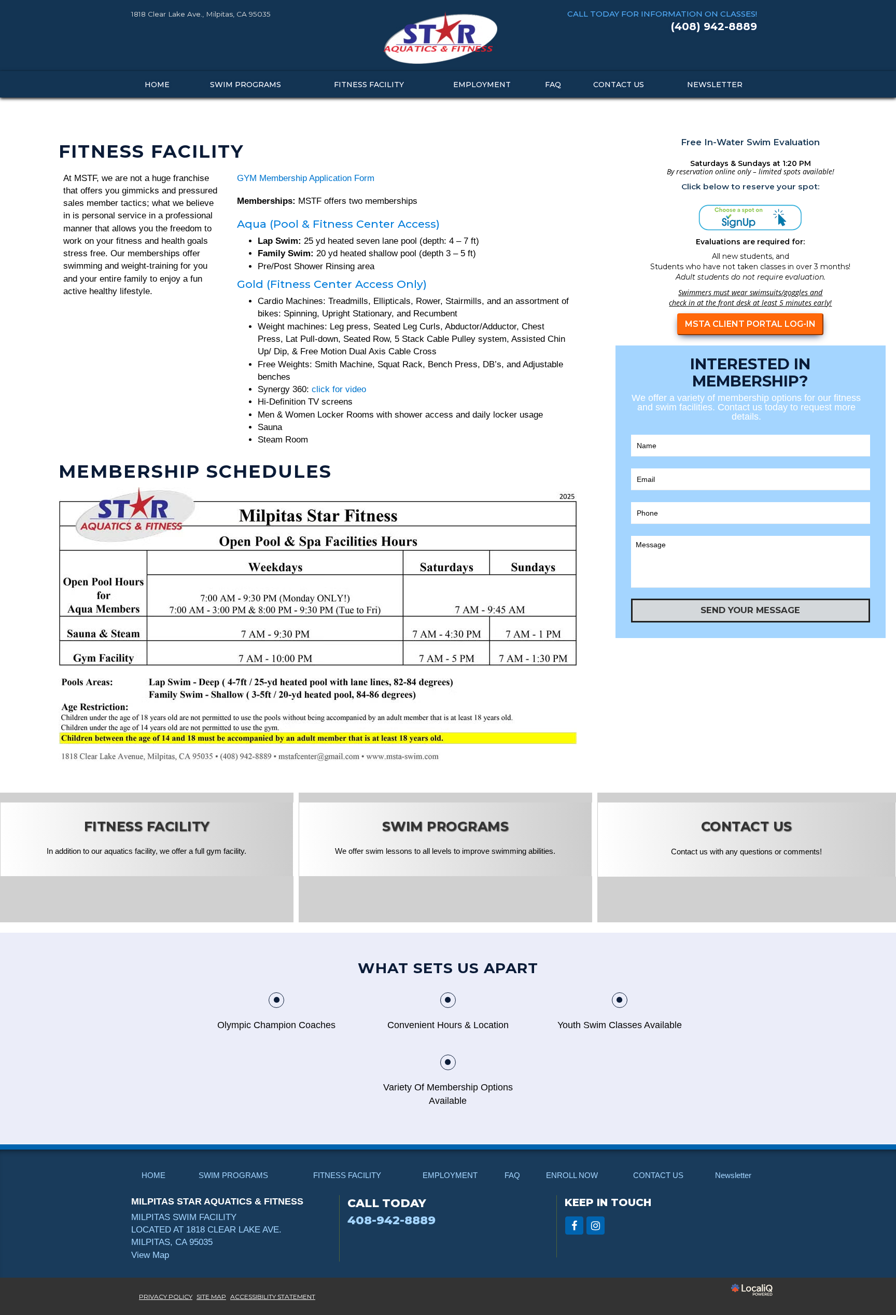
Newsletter (715, 84)
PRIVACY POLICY (165, 1296)
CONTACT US (618, 84)
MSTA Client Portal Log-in (750, 324)
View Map (150, 1255)
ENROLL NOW (572, 1175)
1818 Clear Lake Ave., (201, 14)
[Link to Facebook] (574, 1225)
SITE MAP (211, 1296)
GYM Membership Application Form (305, 178)
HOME (157, 84)
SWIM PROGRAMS (245, 84)
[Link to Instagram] (595, 1225)
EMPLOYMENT (482, 84)
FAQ (553, 84)
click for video (339, 389)
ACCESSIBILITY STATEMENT (272, 1296)
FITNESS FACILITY (369, 84)
